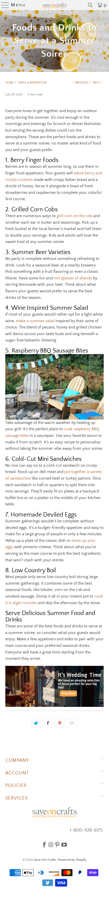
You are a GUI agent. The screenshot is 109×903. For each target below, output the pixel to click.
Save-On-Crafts (45, 859)
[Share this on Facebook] (48, 723)
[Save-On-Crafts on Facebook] (44, 844)
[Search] (90, 5)
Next (97, 82)
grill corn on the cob (74, 216)
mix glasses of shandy (73, 278)
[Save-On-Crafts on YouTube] (64, 844)
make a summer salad (35, 321)
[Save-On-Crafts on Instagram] (50, 844)
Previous (81, 82)
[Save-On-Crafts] (54, 5)
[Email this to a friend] (72, 723)
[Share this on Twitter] (36, 723)
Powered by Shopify (72, 859)
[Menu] (3, 5)
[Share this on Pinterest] (60, 723)
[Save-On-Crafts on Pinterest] (57, 844)
